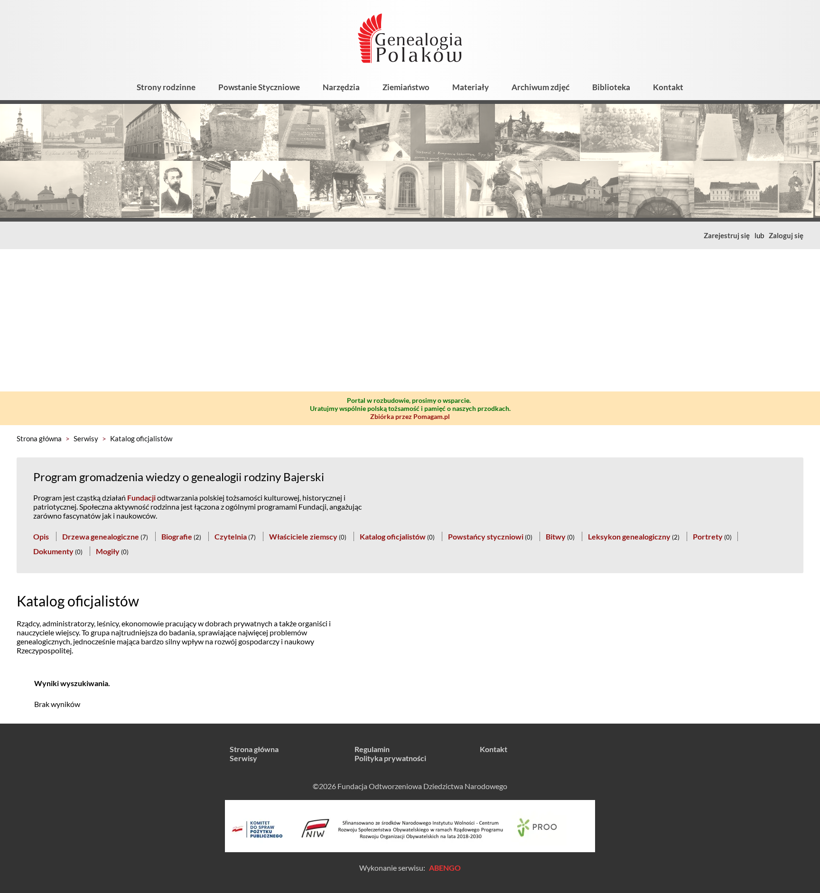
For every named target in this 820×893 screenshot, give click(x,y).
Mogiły (108, 551)
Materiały (470, 87)
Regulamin (372, 748)
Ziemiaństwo (405, 87)
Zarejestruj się (727, 235)
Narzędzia (341, 87)
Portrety (708, 536)
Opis (41, 536)
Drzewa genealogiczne (100, 536)
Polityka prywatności (390, 758)
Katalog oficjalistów (141, 438)
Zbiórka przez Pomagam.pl (410, 416)
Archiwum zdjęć (540, 87)
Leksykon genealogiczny (629, 536)
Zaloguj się (786, 235)
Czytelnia (230, 536)
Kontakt (668, 87)
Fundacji (141, 497)
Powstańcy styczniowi (485, 536)
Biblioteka (611, 87)
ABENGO (445, 867)
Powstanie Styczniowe (259, 87)
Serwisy (86, 438)
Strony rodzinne (166, 87)
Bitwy (556, 536)
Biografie (176, 536)
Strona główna (39, 438)
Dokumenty (53, 551)
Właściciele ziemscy (303, 536)
